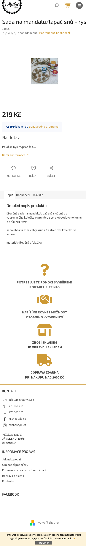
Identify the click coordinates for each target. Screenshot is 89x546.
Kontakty (8, 481)
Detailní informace (13, 155)
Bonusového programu (44, 127)
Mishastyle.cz (17, 419)
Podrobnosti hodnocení (54, 33)
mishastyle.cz (17, 425)
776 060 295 (16, 406)
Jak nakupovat (11, 459)
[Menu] (79, 5)
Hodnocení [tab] (23, 195)
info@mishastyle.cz (21, 400)
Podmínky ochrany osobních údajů (24, 470)
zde (73, 538)
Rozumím (43, 542)
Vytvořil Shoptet (48, 523)
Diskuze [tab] (38, 195)
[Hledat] (56, 5)
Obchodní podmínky (15, 465)
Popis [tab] (9, 195)
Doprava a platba (13, 476)
